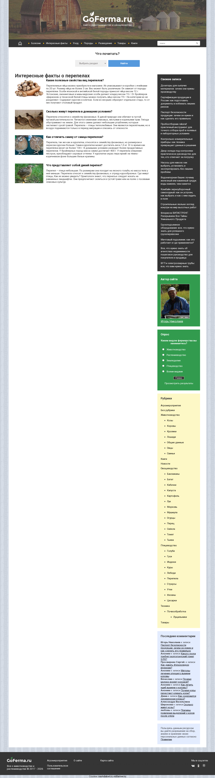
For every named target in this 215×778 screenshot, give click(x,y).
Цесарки (172, 600)
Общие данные (175, 442)
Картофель (173, 496)
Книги (134, 43)
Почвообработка (176, 611)
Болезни (36, 43)
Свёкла (171, 529)
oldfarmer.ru (119, 776)
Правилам (166, 739)
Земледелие (174, 360)
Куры (170, 567)
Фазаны (171, 595)
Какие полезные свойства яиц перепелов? (75, 80)
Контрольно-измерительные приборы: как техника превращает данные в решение (178, 142)
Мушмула (172, 512)
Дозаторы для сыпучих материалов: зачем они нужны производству (177, 88)
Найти (124, 63)
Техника (165, 606)
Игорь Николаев (172, 321)
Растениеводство (176, 355)
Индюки (171, 562)
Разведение (105, 43)
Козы (170, 420)
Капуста (171, 490)
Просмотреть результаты (178, 383)
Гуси (169, 556)
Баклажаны (173, 473)
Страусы (171, 584)
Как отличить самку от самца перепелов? (74, 137)
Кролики (171, 431)
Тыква (170, 540)
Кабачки (171, 484)
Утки (169, 589)
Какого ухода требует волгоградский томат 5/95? (178, 656)
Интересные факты (57, 43)
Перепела (172, 578)
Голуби (171, 551)
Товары (121, 43)
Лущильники (180, 617)
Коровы (171, 426)
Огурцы (171, 518)
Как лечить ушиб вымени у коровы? (177, 686)
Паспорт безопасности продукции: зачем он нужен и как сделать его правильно (177, 115)
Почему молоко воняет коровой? (176, 680)
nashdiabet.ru (105, 776)
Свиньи (171, 453)
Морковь (172, 507)
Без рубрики (168, 410)
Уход (76, 43)
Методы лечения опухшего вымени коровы (175, 673)
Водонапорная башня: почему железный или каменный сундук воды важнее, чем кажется (178, 180)
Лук (169, 501)
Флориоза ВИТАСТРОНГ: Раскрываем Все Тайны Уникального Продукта (175, 216)
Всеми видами (175, 371)
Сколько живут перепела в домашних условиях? (79, 111)
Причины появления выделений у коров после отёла (178, 713)
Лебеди (171, 573)
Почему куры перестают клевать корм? (178, 692)
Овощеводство (169, 468)
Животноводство (176, 349)
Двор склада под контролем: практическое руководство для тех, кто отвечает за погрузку (178, 153)
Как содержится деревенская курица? (178, 697)
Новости (165, 463)
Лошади (171, 437)
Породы (88, 43)
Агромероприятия (171, 405)
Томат (170, 534)
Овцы (170, 448)
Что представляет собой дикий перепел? (74, 165)
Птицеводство (175, 366)
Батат (170, 479)
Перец (170, 523)
